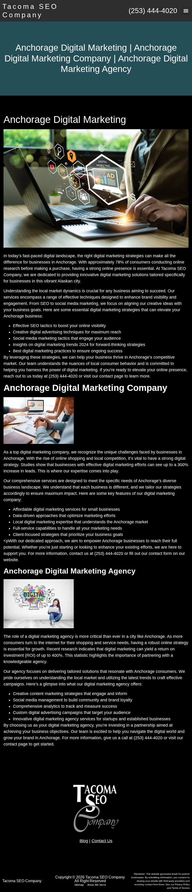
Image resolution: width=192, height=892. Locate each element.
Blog (84, 840)
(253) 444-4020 (153, 10)
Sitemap (79, 884)
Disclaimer (139, 874)
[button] (186, 11)
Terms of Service (181, 888)
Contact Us (102, 840)
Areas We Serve (96, 884)
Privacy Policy (182, 884)
